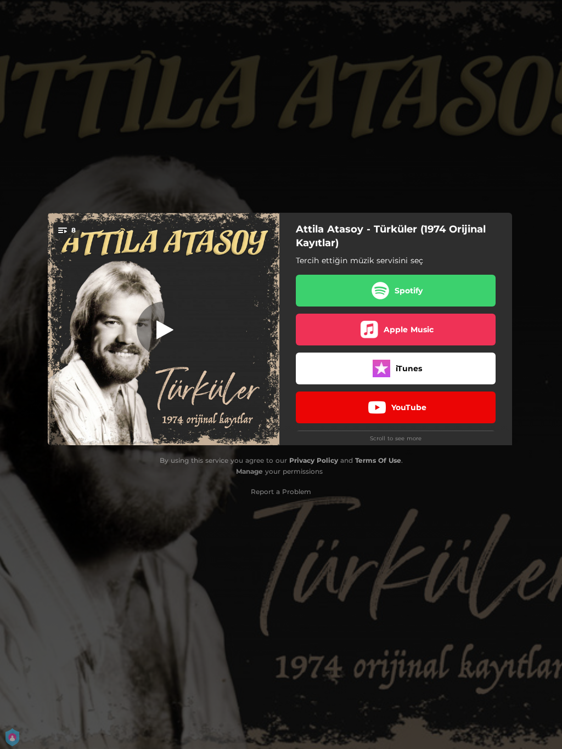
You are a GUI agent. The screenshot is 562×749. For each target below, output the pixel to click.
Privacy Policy (313, 460)
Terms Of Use (378, 460)
